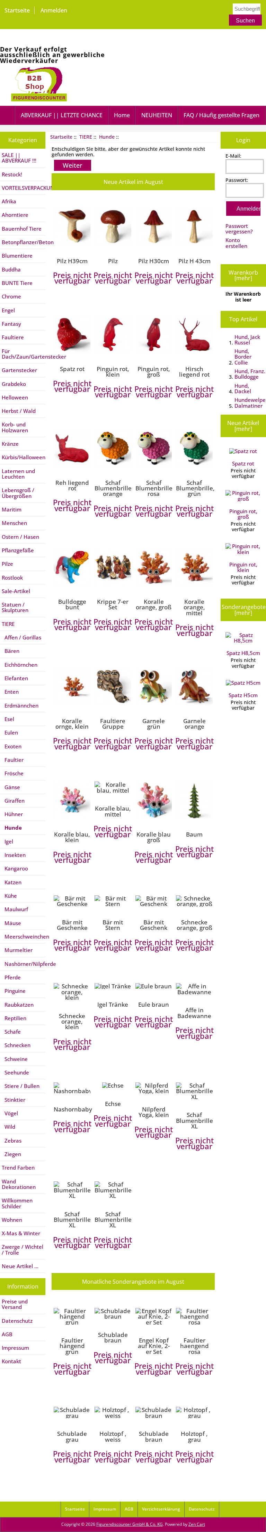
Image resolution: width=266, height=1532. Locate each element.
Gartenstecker (19, 370)
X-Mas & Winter (21, 1233)
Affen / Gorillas (21, 637)
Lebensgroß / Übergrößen (18, 493)
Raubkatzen (18, 1004)
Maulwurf (15, 909)
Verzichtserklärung (161, 1509)
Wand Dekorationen (19, 1184)
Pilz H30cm (153, 261)
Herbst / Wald (19, 410)
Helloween (15, 397)
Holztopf (112, 1436)
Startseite (17, 10)
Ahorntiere (15, 214)
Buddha (11, 269)
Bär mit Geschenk (153, 925)
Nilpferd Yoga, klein (154, 1112)
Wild (8, 1126)
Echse (113, 1103)
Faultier (13, 759)
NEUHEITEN (156, 115)
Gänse (11, 787)
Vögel (10, 1113)
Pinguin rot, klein (113, 371)
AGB (7, 1334)
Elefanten (15, 678)
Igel (7, 841)
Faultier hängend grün (72, 1345)
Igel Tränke (112, 1004)
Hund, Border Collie (242, 357)
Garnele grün (153, 723)
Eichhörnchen (19, 664)
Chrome (11, 296)
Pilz (113, 261)
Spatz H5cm (243, 695)
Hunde (107, 136)
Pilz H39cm (72, 261)
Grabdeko (14, 383)
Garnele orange (194, 723)
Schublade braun (113, 1337)
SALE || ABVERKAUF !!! (19, 157)
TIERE (85, 136)
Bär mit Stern (113, 925)
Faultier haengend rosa (194, 1345)
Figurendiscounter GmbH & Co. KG (129, 1524)
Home (122, 115)
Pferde (11, 977)
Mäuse (11, 923)
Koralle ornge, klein (72, 723)
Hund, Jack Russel (247, 339)
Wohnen (12, 1219)
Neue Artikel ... (20, 1266)
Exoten (11, 746)
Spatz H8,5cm (243, 652)
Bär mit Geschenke (72, 925)
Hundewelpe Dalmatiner (250, 402)
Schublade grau (72, 1436)
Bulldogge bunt (72, 604)
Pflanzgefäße (18, 550)
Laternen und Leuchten (18, 474)
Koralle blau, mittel (113, 811)
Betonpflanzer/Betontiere (23, 242)
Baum (194, 834)
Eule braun (153, 1004)
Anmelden (54, 10)
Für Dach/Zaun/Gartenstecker (23, 354)
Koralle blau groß (153, 837)
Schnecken (16, 1045)
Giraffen (13, 800)
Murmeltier (17, 950)
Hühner (12, 814)
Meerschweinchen (23, 936)
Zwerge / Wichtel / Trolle (22, 1249)
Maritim (11, 509)
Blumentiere (17, 255)
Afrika (9, 201)
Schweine (15, 1058)
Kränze (10, 443)
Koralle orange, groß (153, 604)
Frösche (13, 773)
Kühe (9, 895)
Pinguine (14, 990)
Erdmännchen (20, 705)
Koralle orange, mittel (194, 607)
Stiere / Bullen (20, 1085)
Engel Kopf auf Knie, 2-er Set (154, 1345)
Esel (8, 719)
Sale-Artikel (16, 591)
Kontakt (11, 1361)
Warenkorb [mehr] (243, 275)
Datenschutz (17, 1320)
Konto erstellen (236, 243)
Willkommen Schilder (17, 1203)
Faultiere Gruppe (112, 723)
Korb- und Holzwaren (15, 427)
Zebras (11, 1140)
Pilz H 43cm (194, 261)
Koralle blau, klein (72, 837)
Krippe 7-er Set (112, 604)
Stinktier (13, 1099)
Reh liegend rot (72, 485)
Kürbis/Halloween (23, 457)
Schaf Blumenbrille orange (113, 488)
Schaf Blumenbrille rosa (153, 488)
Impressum (15, 1347)
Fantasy (11, 323)
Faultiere (13, 337)
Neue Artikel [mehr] (243, 425)
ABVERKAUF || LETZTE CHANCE (62, 115)
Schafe (11, 1031)
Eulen (10, 732)
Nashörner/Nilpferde (23, 963)
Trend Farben (18, 1167)
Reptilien (14, 1018)
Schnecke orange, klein (72, 1021)
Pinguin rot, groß (154, 371)
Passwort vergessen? (239, 228)
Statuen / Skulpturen (15, 607)
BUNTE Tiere (17, 282)
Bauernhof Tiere (22, 228)
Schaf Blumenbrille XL (194, 1120)
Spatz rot (72, 368)
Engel (8, 310)
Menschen (14, 522)
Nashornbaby (72, 1109)
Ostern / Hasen (20, 536)
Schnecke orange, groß (194, 925)
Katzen (11, 882)
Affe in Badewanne (194, 1012)
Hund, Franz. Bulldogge (249, 374)
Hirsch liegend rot (194, 371)
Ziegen (11, 1154)
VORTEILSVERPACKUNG (23, 187)
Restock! (12, 174)
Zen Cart (196, 1524)
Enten (10, 691)
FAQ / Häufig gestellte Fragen (221, 115)
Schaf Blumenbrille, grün (194, 488)
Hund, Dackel (242, 388)
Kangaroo (15, 868)
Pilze (7, 563)
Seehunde (15, 1072)
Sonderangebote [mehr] (244, 609)
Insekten (14, 854)
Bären (10, 650)
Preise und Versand (15, 1304)
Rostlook (12, 577)
